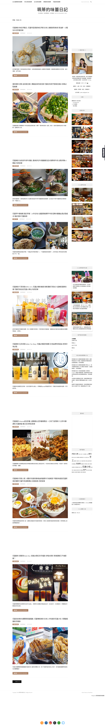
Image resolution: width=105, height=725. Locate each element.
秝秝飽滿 (76, 467)
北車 (76, 454)
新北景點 (75, 105)
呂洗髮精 (84, 454)
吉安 (79, 454)
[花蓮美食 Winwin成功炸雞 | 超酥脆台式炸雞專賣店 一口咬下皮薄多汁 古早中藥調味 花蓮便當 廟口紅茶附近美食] (40, 445)
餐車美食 (84, 472)
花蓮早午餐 (15, 219)
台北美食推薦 (37, 1)
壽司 (90, 454)
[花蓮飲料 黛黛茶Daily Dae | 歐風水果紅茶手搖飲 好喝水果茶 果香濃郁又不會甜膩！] (40, 582)
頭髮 (81, 472)
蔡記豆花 (78, 470)
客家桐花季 (82, 457)
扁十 (88, 457)
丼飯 (73, 454)
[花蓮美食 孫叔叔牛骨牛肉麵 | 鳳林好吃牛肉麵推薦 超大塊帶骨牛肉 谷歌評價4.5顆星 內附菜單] (40, 182)
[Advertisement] (40, 149)
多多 (76, 457)
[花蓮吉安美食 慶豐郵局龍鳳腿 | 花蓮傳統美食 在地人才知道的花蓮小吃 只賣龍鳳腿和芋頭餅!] (40, 645)
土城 (87, 454)
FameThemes (90, 692)
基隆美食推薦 (47, 1)
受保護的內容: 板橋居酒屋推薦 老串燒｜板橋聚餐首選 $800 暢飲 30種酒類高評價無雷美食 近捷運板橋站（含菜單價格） (82, 361)
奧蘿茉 (78, 457)
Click (103, 153)
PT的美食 (75, 104)
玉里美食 (73, 467)
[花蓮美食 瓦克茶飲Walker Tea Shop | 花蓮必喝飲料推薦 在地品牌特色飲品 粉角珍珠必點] (40, 367)
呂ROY (81, 454)
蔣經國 (81, 470)
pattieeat (22, 33)
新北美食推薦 (28, 1)
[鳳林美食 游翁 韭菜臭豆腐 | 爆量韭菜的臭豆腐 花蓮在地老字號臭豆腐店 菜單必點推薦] (40, 107)
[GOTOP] (63, 723)
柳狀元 (73, 347)
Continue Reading (22, 75)
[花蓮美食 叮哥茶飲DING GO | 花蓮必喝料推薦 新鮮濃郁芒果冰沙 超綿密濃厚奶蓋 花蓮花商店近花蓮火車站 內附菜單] (40, 310)
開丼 (89, 470)
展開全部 (74, 100)
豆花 (87, 470)
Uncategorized (76, 102)
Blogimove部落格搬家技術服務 (98, 695)
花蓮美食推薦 (56, 1)
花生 (81, 467)
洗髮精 (78, 464)
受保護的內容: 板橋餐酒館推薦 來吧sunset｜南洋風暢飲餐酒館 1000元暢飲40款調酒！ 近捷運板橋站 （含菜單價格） (82, 366)
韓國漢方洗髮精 (74, 472)
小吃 (84, 457)
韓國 (91, 470)
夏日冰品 (73, 457)
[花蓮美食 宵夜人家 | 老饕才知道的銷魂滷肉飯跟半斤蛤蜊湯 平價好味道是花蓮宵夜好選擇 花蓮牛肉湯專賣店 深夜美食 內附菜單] (40, 502)
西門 (84, 470)
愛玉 (86, 457)
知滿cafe (73, 343)
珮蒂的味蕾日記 (52, 9)
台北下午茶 (74, 345)
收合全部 (78, 100)
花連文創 (75, 470)
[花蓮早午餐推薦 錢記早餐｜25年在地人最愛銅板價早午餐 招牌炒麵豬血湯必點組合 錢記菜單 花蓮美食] (40, 235)
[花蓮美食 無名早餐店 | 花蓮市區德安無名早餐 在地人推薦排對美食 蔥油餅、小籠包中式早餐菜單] (40, 51)
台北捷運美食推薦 (17, 1)
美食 (79, 467)
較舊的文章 (17, 681)
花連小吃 (86, 467)
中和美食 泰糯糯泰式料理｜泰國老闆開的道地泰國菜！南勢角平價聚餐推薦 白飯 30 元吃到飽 (82, 380)
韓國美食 (79, 472)
